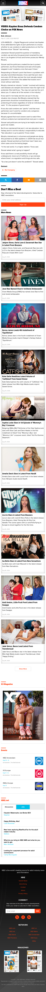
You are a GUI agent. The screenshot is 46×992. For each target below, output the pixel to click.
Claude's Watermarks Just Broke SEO (17, 813)
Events (4, 750)
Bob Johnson (6, 36)
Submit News (23, 881)
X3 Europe (7, 770)
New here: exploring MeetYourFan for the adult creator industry (21, 831)
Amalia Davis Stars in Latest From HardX (19, 473)
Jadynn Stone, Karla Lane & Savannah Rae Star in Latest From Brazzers (22, 244)
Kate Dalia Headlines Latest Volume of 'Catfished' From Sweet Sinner (18, 377)
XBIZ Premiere (12, 938)
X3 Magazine (7, 684)
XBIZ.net (5, 800)
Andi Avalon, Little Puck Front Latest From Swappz (19, 603)
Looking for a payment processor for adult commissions (19, 852)
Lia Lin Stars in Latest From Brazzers (17, 515)
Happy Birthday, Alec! (12, 821)
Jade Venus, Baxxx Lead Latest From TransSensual (17, 647)
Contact (23, 887)
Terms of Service (41, 984)
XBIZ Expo (34, 938)
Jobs (23, 807)
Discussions (9, 807)
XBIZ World (12, 935)
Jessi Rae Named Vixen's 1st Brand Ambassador (22, 288)
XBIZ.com (12, 928)
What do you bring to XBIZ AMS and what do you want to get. (22, 841)
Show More (23, 669)
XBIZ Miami (34, 931)
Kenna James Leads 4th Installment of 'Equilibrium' (18, 331)
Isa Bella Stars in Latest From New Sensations (21, 561)
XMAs (34, 941)
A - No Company (8, 170)
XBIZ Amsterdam (9, 758)
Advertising (23, 884)
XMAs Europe (8, 783)
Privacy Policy (23, 893)
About (23, 890)
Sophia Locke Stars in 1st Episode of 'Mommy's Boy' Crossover (21, 424)
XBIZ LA (34, 928)
